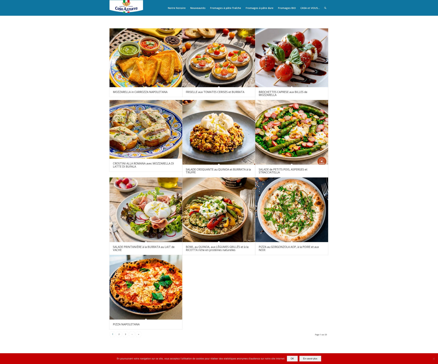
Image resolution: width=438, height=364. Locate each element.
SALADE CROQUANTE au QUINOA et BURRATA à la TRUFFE (218, 171)
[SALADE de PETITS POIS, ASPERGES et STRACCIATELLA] (291, 132)
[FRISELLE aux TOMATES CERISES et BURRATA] (218, 57)
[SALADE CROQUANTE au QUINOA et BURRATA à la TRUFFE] (218, 132)
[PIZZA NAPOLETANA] (146, 287)
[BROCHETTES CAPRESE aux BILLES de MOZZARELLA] (291, 57)
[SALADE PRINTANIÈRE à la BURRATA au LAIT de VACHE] (146, 209)
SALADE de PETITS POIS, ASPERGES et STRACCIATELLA (283, 171)
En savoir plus (310, 358)
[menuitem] (177, 8)
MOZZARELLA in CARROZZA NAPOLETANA (140, 92)
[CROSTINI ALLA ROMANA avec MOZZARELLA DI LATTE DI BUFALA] (146, 129)
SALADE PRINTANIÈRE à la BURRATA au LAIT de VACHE (144, 248)
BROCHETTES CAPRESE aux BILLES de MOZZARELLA (283, 93)
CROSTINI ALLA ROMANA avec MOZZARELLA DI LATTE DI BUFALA (143, 165)
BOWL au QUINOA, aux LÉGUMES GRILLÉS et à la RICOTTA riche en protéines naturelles (217, 248)
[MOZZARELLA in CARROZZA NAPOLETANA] (146, 57)
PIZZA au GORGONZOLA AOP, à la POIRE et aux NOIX (289, 248)
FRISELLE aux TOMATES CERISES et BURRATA (215, 92)
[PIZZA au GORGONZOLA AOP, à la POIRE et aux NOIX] (291, 209)
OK (292, 358)
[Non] (433, 358)
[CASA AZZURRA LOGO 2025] (126, 8)
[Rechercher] (325, 8)
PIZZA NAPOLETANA (126, 324)
